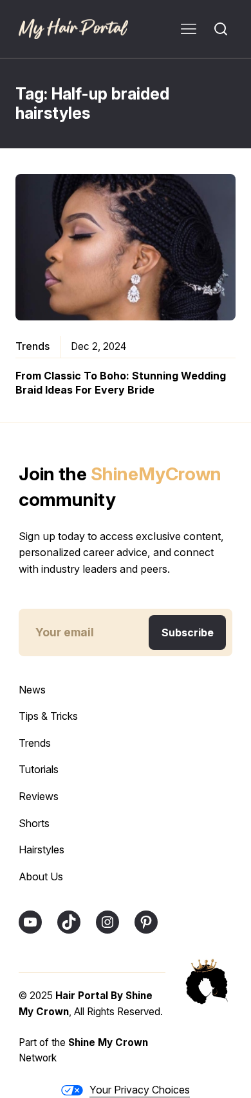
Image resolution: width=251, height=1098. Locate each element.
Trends (32, 346)
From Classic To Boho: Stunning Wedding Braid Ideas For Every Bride (120, 382)
